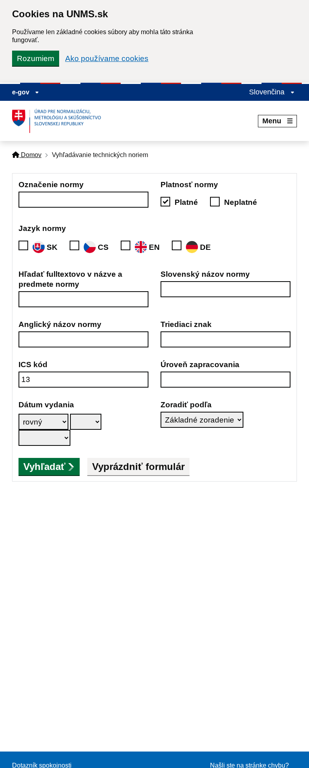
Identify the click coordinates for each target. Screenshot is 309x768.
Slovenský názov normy (205, 274)
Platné (186, 202)
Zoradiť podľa (186, 404)
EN (154, 247)
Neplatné (240, 202)
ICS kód (33, 364)
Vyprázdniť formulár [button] (138, 466)
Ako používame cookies (106, 58)
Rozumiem (35, 58)
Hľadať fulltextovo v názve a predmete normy (70, 279)
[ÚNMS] (59, 121)
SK (52, 247)
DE (205, 247)
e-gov (21, 92)
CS (103, 247)
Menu (271, 121)
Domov (30, 154)
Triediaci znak (186, 324)
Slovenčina (267, 92)
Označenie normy (51, 184)
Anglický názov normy (60, 324)
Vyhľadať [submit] (44, 466)
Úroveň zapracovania (200, 364)
